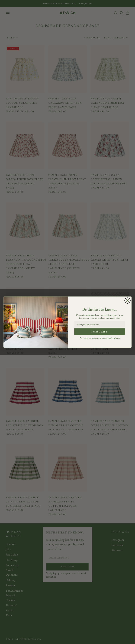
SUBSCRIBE (99, 331)
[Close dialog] (127, 300)
